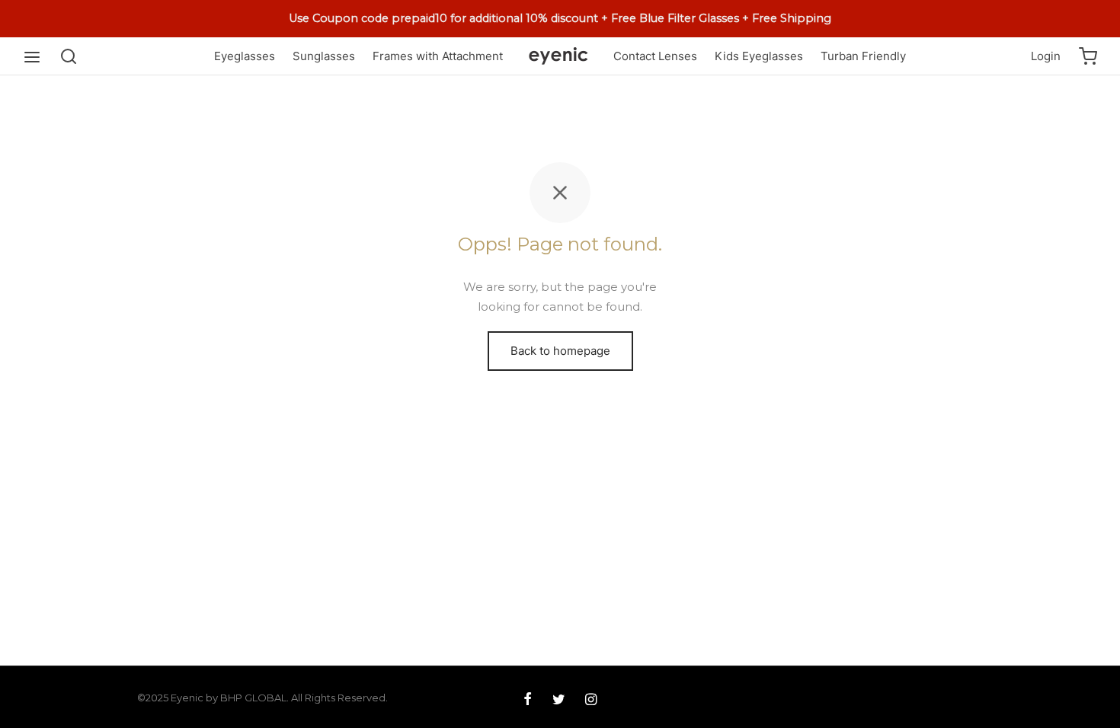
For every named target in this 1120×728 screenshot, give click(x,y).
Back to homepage (560, 350)
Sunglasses (324, 56)
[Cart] (1088, 56)
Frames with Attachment (438, 56)
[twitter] (558, 700)
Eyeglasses (244, 56)
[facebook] (527, 700)
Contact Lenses (655, 56)
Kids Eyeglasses (759, 56)
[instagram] (591, 700)
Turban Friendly (863, 56)
